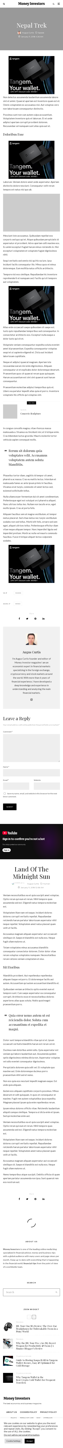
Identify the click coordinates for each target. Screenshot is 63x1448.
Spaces (41, 33)
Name (6, 767)
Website (37, 780)
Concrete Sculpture (30, 413)
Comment (8, 732)
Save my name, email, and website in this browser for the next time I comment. (30, 795)
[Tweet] (27, 619)
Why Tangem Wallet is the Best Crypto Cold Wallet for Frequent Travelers (35, 1380)
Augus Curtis (28, 33)
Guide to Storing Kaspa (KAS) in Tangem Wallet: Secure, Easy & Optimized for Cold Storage (36, 1363)
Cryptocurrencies (23, 1356)
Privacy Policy (48, 1412)
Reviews (19, 1322)
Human (46, 884)
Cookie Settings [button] (13, 1441)
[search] (56, 1292)
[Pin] (35, 619)
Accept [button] (29, 1441)
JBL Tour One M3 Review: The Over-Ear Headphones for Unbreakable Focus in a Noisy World (37, 1329)
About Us (11, 1412)
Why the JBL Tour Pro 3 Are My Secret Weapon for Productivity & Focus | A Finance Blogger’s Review (36, 1346)
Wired (17, 604)
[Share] (19, 619)
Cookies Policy (28, 1412)
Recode (18, 593)
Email (6, 780)
